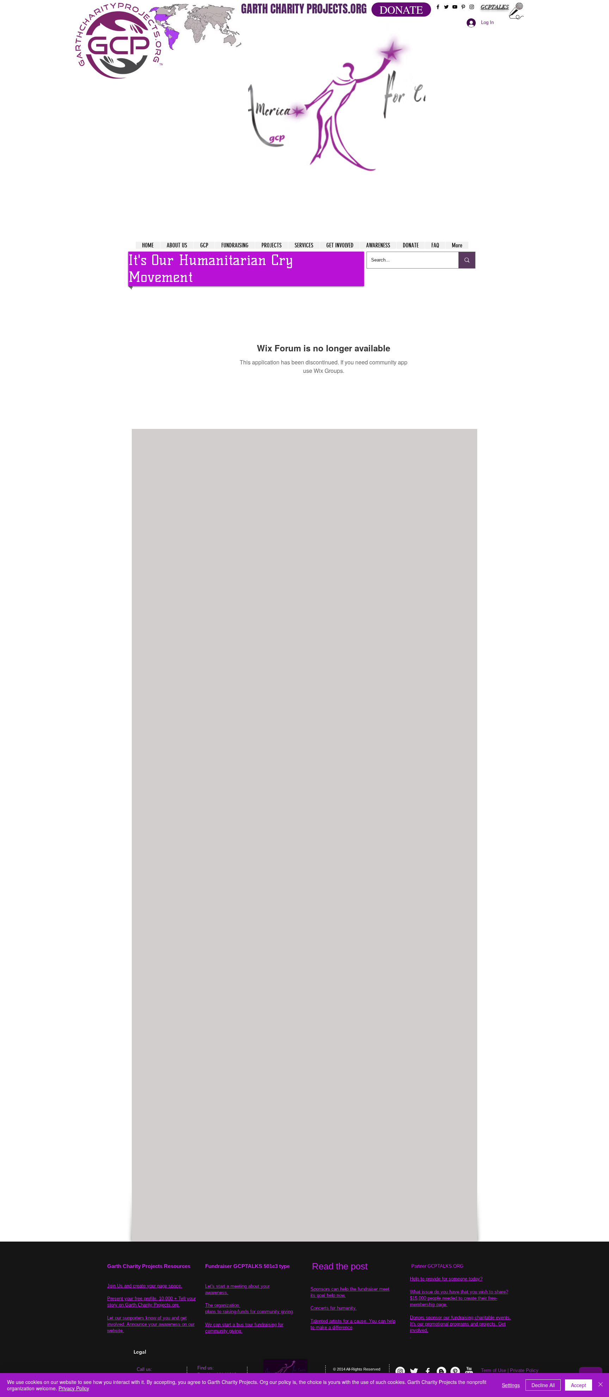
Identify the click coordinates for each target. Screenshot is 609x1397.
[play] (406, 27)
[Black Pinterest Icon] (463, 7)
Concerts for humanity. (333, 1308)
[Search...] (467, 260)
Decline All (543, 1385)
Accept (578, 1385)
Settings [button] (511, 1385)
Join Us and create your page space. (144, 1285)
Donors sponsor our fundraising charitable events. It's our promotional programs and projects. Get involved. (460, 1324)
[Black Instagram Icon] (472, 7)
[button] (336, 113)
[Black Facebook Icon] (438, 7)
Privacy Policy (74, 1388)
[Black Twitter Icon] (446, 7)
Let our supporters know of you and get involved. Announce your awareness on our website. (151, 1324)
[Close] (600, 1385)
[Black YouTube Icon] (455, 7)
